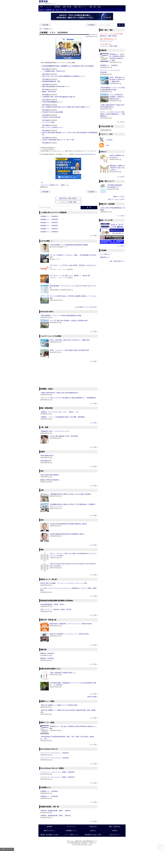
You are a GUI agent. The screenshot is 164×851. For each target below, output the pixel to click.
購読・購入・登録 (95, 7)
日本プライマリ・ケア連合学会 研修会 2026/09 (55, 609)
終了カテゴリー (114, 834)
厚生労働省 (45, 69)
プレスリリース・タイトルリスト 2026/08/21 (54, 753)
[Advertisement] (68, 375)
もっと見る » (93, 235)
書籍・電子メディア (80, 7)
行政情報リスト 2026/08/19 (49, 222)
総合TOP (42, 10)
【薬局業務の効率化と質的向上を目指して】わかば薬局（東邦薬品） (71, 494)
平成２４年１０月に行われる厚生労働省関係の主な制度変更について (63, 76)
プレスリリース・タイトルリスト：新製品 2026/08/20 (57, 772)
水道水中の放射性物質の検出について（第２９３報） (58, 139)
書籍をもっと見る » (119, 196)
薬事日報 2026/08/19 (47, 658)
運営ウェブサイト (49, 830)
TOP (41, 7)
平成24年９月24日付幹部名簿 (51, 117)
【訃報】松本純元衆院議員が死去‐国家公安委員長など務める (68, 524)
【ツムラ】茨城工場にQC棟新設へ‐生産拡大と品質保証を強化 (69, 320)
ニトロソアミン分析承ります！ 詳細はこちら (54, 185)
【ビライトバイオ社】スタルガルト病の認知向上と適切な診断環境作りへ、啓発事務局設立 (68, 397)
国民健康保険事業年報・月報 (51, 81)
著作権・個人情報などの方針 (49, 834)
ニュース (48, 7)
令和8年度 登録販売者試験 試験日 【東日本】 (55, 810)
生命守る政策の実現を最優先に (49, 475)
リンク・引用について (71, 834)
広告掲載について (71, 830)
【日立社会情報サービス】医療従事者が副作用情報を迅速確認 (69, 245)
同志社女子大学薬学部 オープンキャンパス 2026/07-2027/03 (69, 634)
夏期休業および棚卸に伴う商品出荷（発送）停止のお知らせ (117, 167)
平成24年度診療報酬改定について (52, 102)
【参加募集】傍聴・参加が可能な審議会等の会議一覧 (58, 96)
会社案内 (49, 826)
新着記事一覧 (50, 10)
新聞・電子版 (67, 7)
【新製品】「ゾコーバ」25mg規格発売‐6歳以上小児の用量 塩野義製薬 (62, 417)
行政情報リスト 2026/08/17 (49, 228)
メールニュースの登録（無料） (68, 202)
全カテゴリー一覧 (61, 10)
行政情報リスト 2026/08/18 (49, 225)
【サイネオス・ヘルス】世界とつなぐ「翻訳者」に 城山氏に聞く (70, 275)
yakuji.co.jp (70, 841)
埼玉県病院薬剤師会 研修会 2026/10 (52, 604)
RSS (107, 145)
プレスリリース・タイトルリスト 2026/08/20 (54, 758)
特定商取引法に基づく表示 (93, 834)
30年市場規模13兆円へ (47, 455)
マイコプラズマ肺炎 (48, 122)
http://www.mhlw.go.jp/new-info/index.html (85, 154)
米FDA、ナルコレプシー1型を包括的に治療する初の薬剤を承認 (69, 350)
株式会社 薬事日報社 (81, 843)
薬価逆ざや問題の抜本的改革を (49, 480)
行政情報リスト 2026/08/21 (49, 216)
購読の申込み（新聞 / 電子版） (68, 198)
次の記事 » (91, 25)
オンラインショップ (106, 41)
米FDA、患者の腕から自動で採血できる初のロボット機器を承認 (69, 340)
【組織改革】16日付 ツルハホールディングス (54, 431)
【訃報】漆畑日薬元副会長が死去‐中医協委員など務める (67, 534)
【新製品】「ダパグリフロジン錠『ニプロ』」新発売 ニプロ (59, 412)
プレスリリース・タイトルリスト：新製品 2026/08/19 (57, 777)
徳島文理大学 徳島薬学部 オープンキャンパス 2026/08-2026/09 (70, 623)
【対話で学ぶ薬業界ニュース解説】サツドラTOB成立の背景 (58, 705)
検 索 (89, 207)
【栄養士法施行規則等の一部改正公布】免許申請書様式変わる (59, 392)
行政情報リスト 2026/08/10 (49, 231)
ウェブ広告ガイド (105, 254)
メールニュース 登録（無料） (109, 46)
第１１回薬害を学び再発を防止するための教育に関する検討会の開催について (66, 107)
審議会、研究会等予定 (49, 91)
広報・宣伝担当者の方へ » (117, 261)
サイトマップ (71, 826)
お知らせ (93, 830)
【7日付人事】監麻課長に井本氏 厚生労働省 (64, 436)
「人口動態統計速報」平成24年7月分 (53, 71)
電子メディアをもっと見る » (116, 199)
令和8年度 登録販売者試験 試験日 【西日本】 (55, 815)
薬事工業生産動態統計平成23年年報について (56, 86)
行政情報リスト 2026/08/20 (49, 219)
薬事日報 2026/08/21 (47, 653)
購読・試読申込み (114, 826)
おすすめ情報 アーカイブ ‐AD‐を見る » (86, 307)
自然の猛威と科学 (45, 460)
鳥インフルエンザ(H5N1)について (52, 127)
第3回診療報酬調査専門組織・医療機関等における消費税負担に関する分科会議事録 (68, 66)
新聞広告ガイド (105, 257)
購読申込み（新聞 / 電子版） (109, 36)
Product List (93, 826)
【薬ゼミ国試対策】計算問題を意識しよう (63, 672)
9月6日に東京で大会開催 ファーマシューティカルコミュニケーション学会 (63, 583)
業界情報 (57, 7)
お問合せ (114, 830)
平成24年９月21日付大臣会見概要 (52, 112)
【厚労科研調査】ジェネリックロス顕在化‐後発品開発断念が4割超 (60, 315)
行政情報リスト (47, 29)
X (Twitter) (109, 139)
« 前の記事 (45, 25)
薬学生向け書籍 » (92, 696)
